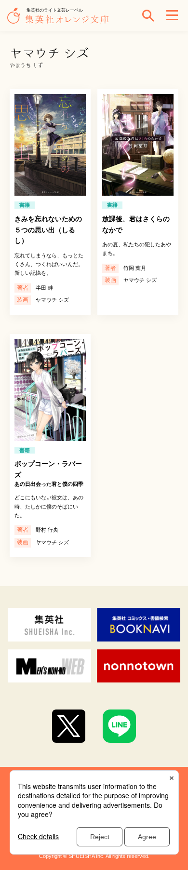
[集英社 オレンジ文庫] (60, 20)
